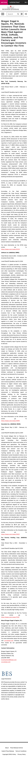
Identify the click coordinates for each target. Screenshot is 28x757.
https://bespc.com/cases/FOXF (10, 617)
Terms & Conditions (20, 751)
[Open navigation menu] (2, 13)
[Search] (18, 14)
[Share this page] (26, 13)
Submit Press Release (8, 751)
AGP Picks (4, 2)
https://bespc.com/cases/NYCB (10, 249)
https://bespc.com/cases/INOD (10, 534)
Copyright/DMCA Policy (9, 754)
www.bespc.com (8, 640)
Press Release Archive (16, 748)
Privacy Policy (22, 754)
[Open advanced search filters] (21, 14)
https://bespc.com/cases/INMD (10, 420)
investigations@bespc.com (9, 660)
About (7, 748)
